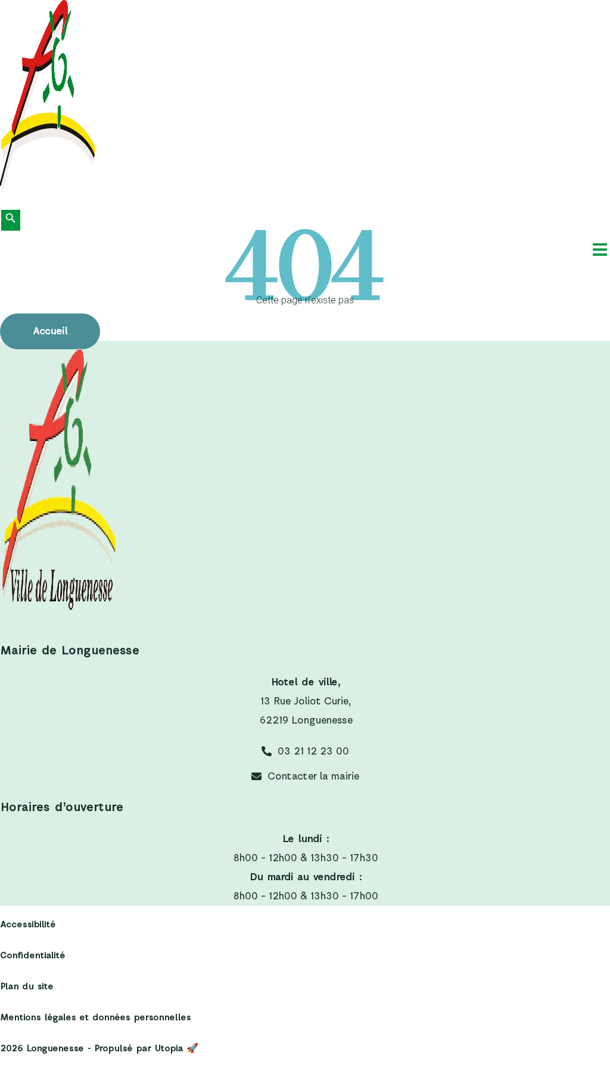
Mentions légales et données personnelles (95, 1017)
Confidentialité (32, 955)
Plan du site (26, 986)
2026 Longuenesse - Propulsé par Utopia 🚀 (99, 1048)
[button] (599, 249)
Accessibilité (27, 924)
